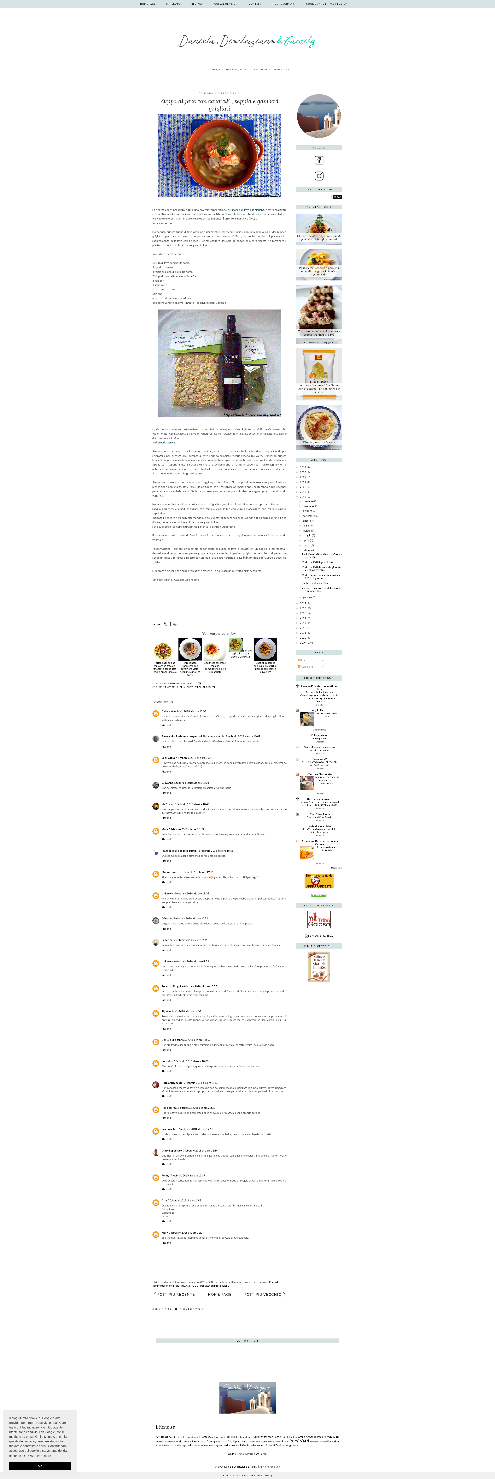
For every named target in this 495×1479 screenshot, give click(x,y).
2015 (303, 613)
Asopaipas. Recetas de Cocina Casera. (319, 842)
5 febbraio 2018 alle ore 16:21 (195, 757)
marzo (306, 545)
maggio (307, 535)
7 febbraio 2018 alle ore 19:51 (185, 1200)
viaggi (289, 1445)
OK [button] (40, 1465)
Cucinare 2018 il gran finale (317, 562)
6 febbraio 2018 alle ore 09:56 (191, 961)
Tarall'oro (192, 276)
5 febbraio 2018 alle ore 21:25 (190, 939)
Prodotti (314, 1441)
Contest (255, 4)
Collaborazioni (226, 4)
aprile (306, 540)
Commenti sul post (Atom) (186, 1309)
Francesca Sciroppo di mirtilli (179, 850)
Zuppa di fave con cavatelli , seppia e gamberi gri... (321, 589)
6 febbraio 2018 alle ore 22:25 (197, 1107)
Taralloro (201, 687)
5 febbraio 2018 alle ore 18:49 (192, 804)
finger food (267, 1436)
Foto (276, 1436)
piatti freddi (228, 1441)
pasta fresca (207, 1441)
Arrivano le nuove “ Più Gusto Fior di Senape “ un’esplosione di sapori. (319, 389)
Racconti (323, 1441)
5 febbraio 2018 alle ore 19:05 (191, 893)
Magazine (333, 1436)
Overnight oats (320, 738)
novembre (309, 506)
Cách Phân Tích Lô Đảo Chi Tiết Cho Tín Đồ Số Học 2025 (319, 764)
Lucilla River (169, 757)
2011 (303, 632)
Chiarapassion (319, 735)
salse (253, 1445)
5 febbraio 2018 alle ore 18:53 (186, 829)
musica (179, 1441)
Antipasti (162, 1436)
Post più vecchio (263, 1294)
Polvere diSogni (171, 986)
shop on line (165, 223)
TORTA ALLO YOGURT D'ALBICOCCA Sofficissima (327, 780)
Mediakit (197, 4)
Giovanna (167, 782)
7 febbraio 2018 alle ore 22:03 (186, 1232)
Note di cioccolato (319, 826)
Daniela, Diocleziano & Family (240, 1466)
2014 (303, 618)
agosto (307, 520)
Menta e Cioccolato (320, 774)
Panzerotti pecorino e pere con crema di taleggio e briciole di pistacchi (319, 271)
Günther (167, 918)
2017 (303, 603)
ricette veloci (233, 1445)
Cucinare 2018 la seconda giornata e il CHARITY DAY (321, 569)
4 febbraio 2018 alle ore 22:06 (188, 711)
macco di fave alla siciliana (248, 209)
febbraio (308, 550)
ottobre (307, 510)
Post (303, 660)
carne (189, 1436)
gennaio (307, 597)
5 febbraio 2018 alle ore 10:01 (242, 736)
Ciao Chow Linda (320, 814)
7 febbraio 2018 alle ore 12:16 (200, 1150)
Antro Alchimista (172, 1082)
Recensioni (333, 1441)
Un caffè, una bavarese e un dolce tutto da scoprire (319, 831)
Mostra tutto (336, 868)
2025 (303, 472)
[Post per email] (199, 683)
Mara (165, 829)
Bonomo (221, 302)
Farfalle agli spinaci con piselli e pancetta (241, 653)
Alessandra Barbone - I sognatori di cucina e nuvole (193, 736)
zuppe (212, 687)
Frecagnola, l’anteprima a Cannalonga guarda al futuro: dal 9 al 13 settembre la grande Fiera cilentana (319, 697)
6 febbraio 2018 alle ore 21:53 (200, 1082)
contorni (214, 1436)
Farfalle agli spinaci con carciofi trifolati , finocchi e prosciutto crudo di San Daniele (165, 667)
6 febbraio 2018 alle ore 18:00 (191, 1061)
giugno (307, 530)
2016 (303, 608)
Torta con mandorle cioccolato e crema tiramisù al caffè (319, 333)
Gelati (283, 1437)
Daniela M (168, 1039)
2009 (303, 642)
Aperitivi (173, 1436)
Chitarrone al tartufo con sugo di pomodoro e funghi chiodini (319, 237)
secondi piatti (266, 1445)
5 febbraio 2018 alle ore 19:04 (196, 872)
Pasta (195, 1441)
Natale (187, 1441)
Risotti (245, 1445)
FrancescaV (320, 759)
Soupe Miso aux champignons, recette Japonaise (319, 749)
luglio (306, 525)
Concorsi (196, 1437)
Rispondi (167, 725)
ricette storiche (200, 1445)
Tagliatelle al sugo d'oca (315, 583)
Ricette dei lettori (164, 1445)
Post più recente (176, 1294)
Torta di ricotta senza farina (327, 715)
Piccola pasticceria (257, 1441)
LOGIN (231, 1453)
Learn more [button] (43, 1456)
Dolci (229, 1436)
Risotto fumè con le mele (319, 442)
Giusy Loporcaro (172, 1150)
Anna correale (170, 1107)
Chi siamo (173, 4)
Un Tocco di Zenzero (319, 799)
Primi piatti (187, 687)
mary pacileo (169, 1129)
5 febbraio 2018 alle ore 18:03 (191, 782)
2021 (303, 482)
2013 (303, 622)
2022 (303, 477)
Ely (163, 1011)
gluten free (292, 1436)
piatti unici (172, 687)
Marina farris (170, 872)
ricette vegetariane (217, 1445)
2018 (303, 496)
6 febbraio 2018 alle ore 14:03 (183, 1011)
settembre (309, 515)
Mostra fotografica (165, 1441)
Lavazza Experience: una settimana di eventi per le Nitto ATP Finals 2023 (319, 804)
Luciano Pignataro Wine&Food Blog (319, 687)
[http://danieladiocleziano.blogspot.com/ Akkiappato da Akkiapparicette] (319, 887)
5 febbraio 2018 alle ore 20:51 (190, 918)
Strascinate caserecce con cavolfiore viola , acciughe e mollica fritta (190, 668)
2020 (303, 487)
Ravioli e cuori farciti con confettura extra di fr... (322, 556)
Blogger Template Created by (247, 1475)
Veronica (167, 1061)
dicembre (308, 501)
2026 (303, 467)
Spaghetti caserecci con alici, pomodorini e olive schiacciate (215, 667)
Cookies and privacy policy (326, 4)
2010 (303, 637)
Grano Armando (307, 1436)
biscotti (181, 1436)
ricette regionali (182, 1445)
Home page (148, 4)
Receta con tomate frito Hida (327, 849)
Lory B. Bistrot (320, 710)
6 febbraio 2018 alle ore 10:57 (199, 986)
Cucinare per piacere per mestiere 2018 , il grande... (321, 577)
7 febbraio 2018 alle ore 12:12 (195, 1129)
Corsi (222, 1436)
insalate (321, 1436)
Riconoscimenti (284, 4)
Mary (165, 1232)
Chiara (166, 711)
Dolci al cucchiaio (242, 1436)
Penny (165, 1175)
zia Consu (167, 804)
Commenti (306, 666)
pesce (217, 1441)
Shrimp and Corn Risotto (319, 817)
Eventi (256, 1436)
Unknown (167, 893)
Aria (164, 1200)
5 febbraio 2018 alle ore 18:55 (216, 850)
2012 (303, 627)
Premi (285, 1441)
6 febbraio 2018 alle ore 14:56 (192, 1039)
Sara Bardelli (261, 1453)
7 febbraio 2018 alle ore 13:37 (187, 1175)
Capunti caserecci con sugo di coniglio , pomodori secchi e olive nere (265, 667)
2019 (303, 491)
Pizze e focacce (274, 1441)
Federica (167, 939)
